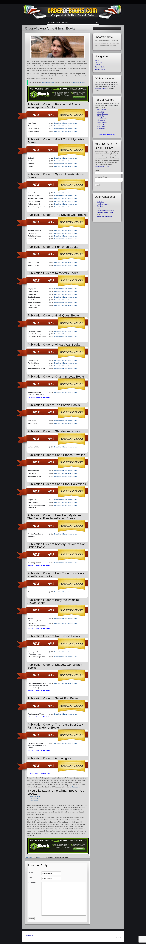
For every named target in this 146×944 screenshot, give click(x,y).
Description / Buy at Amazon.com (65, 123)
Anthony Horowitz (102, 114)
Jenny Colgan (101, 126)
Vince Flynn (100, 124)
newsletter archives (101, 88)
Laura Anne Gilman (47, 82)
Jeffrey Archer (101, 120)
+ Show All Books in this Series (39, 397)
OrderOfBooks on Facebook (105, 210)
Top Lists (100, 206)
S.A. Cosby (100, 116)
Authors (39, 857)
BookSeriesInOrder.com (104, 216)
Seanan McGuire (35, 796)
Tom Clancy (100, 112)
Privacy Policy (29, 935)
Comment (32, 882)
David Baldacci (101, 109)
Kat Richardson (74, 787)
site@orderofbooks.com (102, 166)
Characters (98, 62)
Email (30, 877)
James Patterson (102, 118)
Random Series (100, 67)
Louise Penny (101, 128)
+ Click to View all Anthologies (39, 774)
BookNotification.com (78, 82)
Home (97, 60)
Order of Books (30, 857)
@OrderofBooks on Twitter (105, 212)
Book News (100, 202)
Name (31, 872)
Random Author (100, 69)
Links (98, 208)
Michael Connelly (102, 122)
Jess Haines (34, 801)
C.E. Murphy (34, 798)
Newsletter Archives (103, 204)
